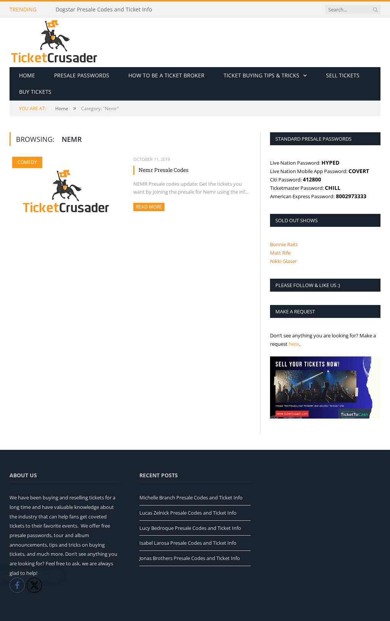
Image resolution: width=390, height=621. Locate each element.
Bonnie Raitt (284, 244)
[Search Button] (375, 9)
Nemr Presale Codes (164, 169)
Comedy (27, 162)
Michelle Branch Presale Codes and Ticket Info (191, 497)
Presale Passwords (81, 75)
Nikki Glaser (283, 261)
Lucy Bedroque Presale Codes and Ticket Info (190, 528)
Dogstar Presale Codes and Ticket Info (104, 9)
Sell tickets (343, 75)
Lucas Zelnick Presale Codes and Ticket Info (188, 512)
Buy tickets (35, 91)
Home (27, 75)
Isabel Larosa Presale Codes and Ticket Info (188, 542)
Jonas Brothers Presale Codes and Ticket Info (189, 558)
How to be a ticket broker (166, 75)
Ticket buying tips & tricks (261, 75)
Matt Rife (280, 252)
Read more (150, 207)
